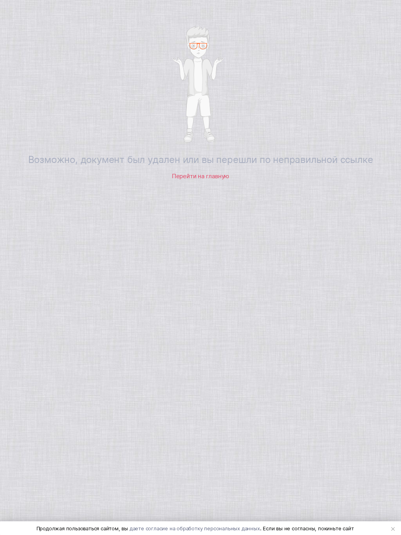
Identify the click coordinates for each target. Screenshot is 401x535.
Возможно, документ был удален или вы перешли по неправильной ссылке (200, 159)
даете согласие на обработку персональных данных (195, 528)
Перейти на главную (200, 176)
